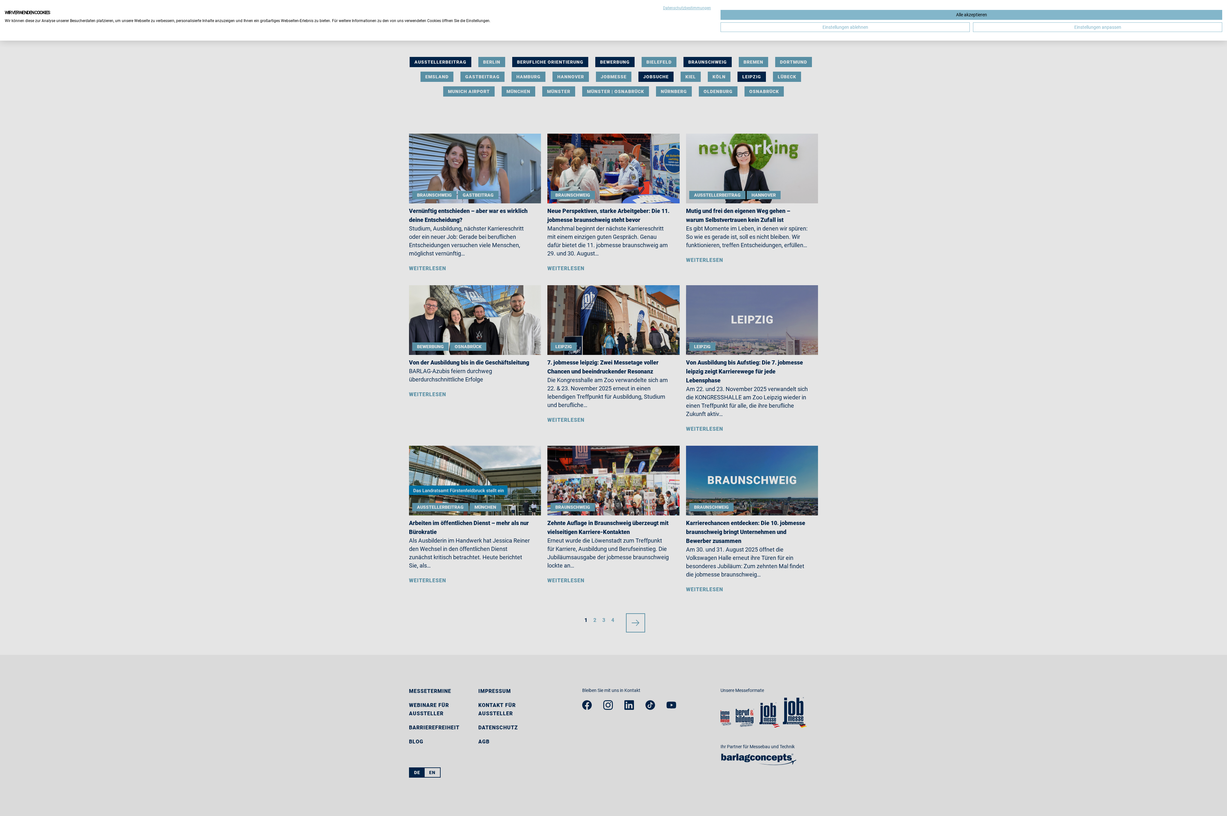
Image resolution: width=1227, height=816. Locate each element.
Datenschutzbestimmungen (687, 8)
